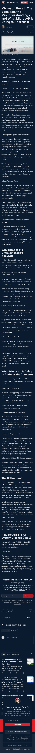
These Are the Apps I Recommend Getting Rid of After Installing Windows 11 (12, 680)
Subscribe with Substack (18, 732)
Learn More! (5, 551)
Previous (7, 618)
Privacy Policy (23, 740)
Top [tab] (4, 654)
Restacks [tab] (14, 631)
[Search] (32, 654)
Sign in (31, 2)
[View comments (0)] (8, 32)
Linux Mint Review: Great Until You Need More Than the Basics (11, 662)
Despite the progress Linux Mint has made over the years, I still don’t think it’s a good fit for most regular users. (12, 667)
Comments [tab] (6, 631)
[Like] (3, 32)
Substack (8, 749)
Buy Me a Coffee (18, 569)
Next (28, 618)
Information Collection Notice (21, 602)
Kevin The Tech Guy (11, 26)
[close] (29, 698)
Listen (31, 27)
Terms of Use (26, 600)
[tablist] (9, 631)
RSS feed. (4, 563)
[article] (17, 666)
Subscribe (24, 2)
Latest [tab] (8, 654)
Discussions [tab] (15, 654)
